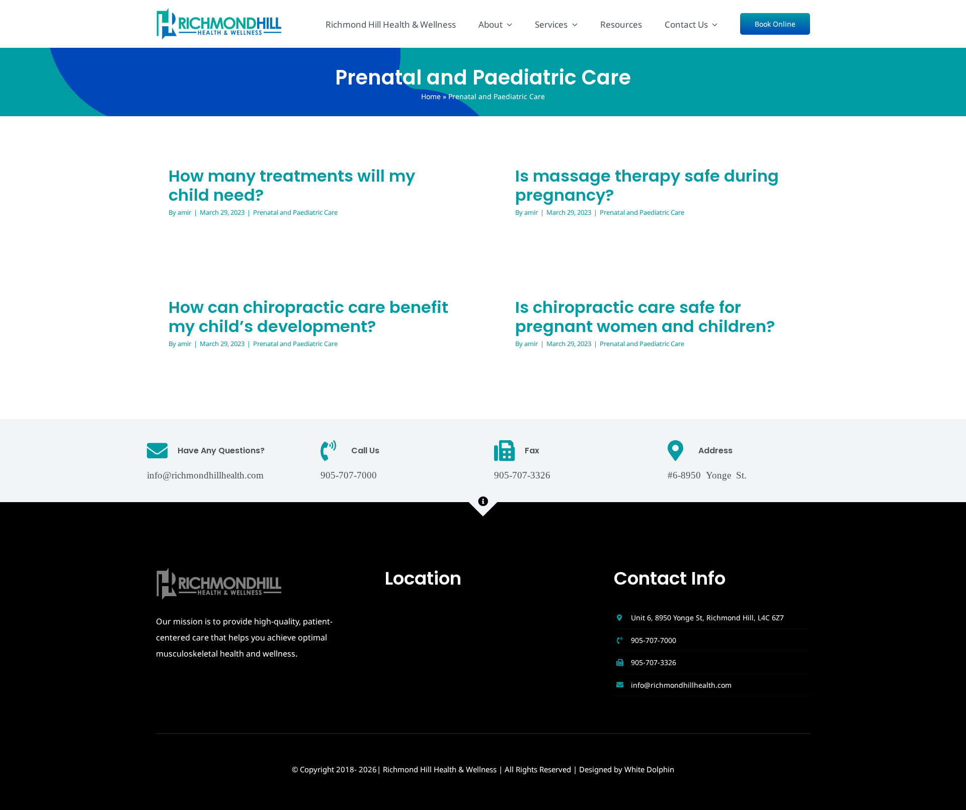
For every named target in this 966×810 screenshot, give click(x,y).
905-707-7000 (653, 640)
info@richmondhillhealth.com (205, 474)
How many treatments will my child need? (292, 185)
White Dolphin (649, 769)
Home (431, 96)
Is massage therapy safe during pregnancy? (647, 185)
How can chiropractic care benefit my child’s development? (308, 317)
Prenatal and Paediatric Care (295, 212)
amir (184, 212)
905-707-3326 (653, 662)
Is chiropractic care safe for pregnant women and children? (645, 317)
